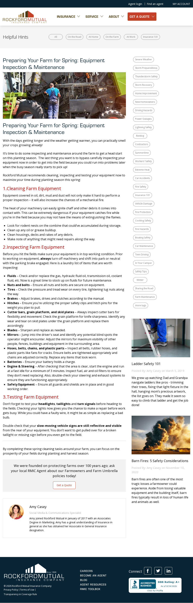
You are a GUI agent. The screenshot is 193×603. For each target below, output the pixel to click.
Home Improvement (146, 93)
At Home (93, 36)
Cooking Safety (143, 220)
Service (92, 16)
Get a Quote (64, 485)
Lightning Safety (143, 127)
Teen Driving (142, 254)
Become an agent (93, 575)
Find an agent (155, 4)
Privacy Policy (11, 590)
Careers (86, 571)
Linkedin (168, 571)
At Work (131, 36)
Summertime (142, 152)
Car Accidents (142, 178)
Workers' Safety (143, 161)
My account (181, 4)
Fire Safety (140, 186)
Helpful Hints (15, 37)
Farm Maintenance (145, 296)
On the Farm (112, 36)
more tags (140, 305)
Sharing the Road (144, 288)
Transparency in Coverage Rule (20, 594)
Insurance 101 (150, 36)
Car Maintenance (144, 246)
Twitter (158, 571)
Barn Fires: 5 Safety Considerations (160, 461)
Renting (140, 135)
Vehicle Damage (143, 203)
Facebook (148, 571)
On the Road (74, 36)
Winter (140, 280)
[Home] (25, 17)
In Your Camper (143, 263)
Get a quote (140, 16)
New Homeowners (145, 101)
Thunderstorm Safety (146, 76)
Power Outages (143, 118)
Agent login (135, 4)
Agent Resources (93, 584)
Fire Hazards (142, 229)
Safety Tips (141, 271)
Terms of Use (27, 590)
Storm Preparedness (146, 68)
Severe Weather (143, 59)
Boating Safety (142, 237)
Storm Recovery (143, 84)
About (114, 16)
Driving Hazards (143, 110)
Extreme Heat (142, 169)
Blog (83, 580)
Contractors (141, 144)
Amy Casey (154, 371)
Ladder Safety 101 (146, 364)
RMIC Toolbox (90, 589)
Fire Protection (143, 212)
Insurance (66, 16)
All (55, 36)
